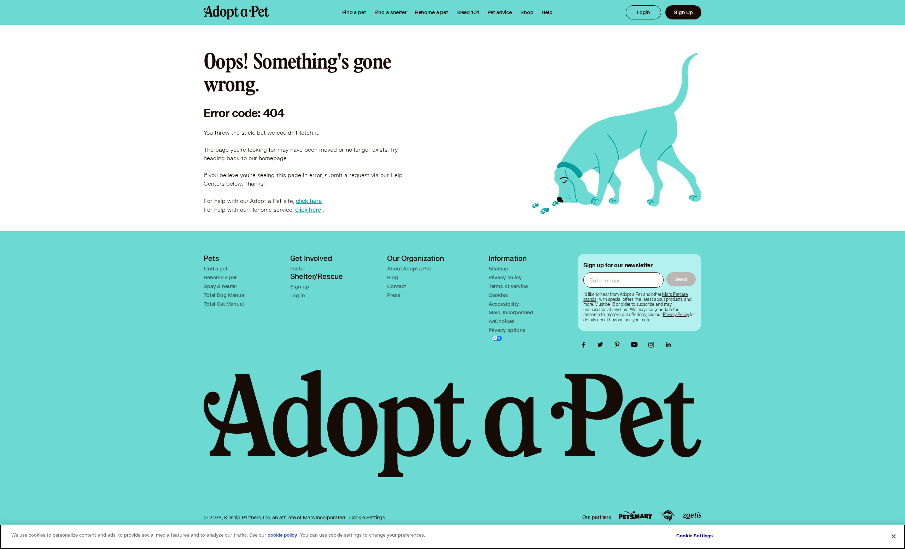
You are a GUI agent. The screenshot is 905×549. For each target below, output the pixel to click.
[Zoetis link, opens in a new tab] (691, 515)
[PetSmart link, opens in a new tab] (635, 515)
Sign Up (683, 12)
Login (643, 12)
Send (681, 279)
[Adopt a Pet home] (236, 12)
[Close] (893, 536)
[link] (431, 12)
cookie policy (282, 535)
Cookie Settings (367, 517)
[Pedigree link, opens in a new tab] (667, 515)
